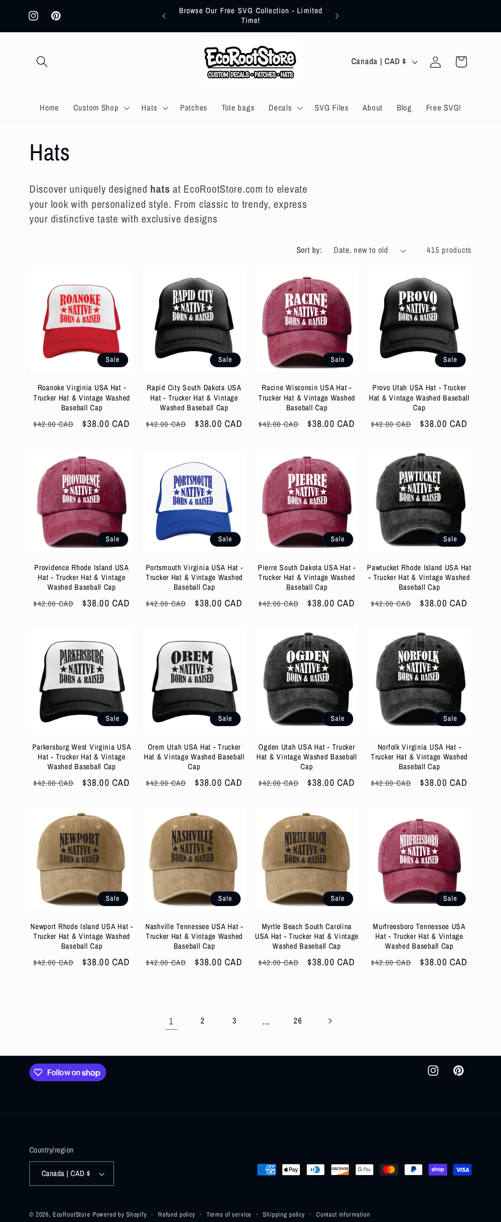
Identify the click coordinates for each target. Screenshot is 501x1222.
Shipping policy (284, 1214)
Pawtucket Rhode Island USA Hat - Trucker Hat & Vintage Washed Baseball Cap (419, 578)
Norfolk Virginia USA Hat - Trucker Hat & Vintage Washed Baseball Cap (419, 757)
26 (298, 1020)
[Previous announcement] (164, 15)
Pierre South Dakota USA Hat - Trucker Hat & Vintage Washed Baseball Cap (307, 578)
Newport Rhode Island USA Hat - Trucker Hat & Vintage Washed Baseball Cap (81, 937)
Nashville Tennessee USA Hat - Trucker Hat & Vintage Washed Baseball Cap (194, 937)
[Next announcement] (337, 15)
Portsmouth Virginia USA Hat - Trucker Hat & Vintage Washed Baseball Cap (194, 578)
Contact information (343, 1214)
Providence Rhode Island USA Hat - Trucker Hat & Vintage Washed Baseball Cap (81, 578)
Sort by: (309, 249)
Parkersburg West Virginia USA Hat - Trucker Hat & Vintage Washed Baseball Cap (82, 757)
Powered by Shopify (119, 1214)
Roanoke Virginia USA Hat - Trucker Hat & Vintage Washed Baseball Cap (81, 398)
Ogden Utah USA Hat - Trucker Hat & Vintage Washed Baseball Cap (306, 757)
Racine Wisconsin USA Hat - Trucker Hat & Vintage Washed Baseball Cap (306, 398)
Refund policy (176, 1214)
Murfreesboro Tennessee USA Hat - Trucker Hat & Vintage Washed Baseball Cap (419, 937)
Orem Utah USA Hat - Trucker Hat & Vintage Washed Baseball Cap (194, 757)
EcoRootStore (72, 1214)
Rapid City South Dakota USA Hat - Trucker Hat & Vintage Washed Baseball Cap (194, 398)
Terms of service (228, 1214)
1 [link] (171, 1021)
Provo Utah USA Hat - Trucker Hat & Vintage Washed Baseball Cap (419, 398)
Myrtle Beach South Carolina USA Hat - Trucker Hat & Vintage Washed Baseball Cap (307, 937)
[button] (42, 62)
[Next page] (330, 1021)
